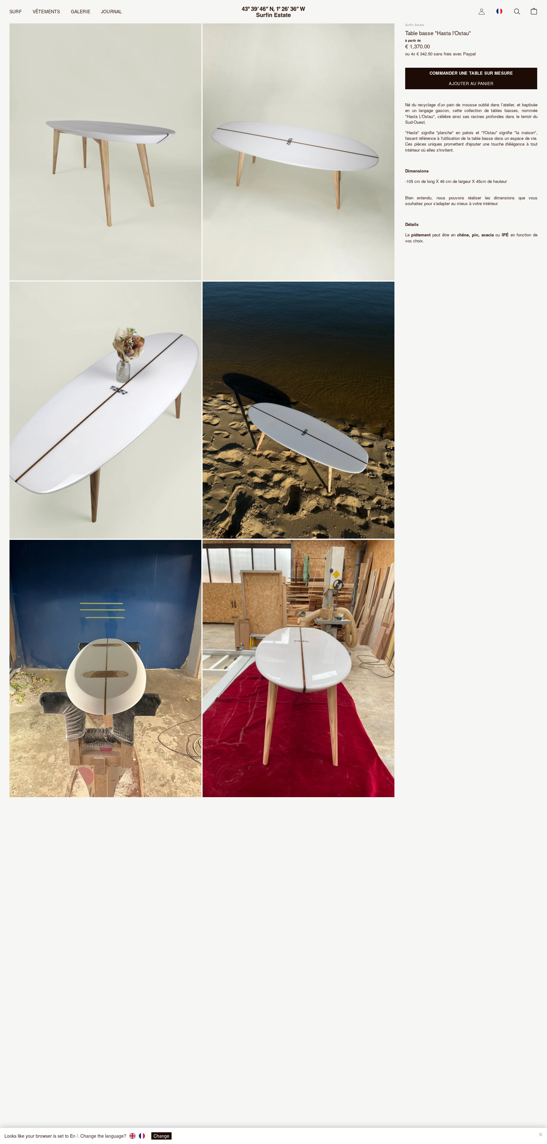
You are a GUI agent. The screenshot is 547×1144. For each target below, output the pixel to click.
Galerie (80, 11)
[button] (499, 11)
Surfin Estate (414, 24)
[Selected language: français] (499, 11)
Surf (15, 11)
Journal (111, 11)
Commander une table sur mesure (471, 73)
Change (161, 1136)
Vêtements (46, 11)
